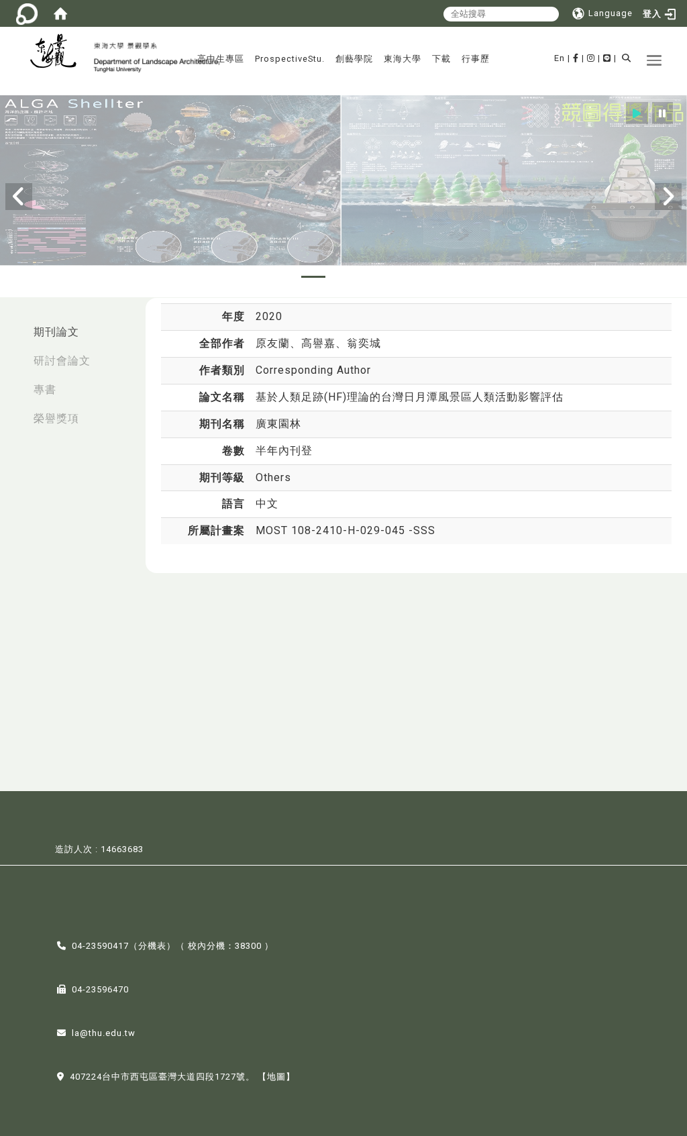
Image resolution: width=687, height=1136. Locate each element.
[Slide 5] (404, 277)
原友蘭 (273, 343)
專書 (45, 389)
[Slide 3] (343, 277)
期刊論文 (56, 331)
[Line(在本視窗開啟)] (607, 58)
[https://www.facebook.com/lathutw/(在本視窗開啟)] (576, 58)
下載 (441, 59)
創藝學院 (354, 59)
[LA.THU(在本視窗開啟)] (58, 52)
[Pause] (662, 113)
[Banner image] (343, 181)
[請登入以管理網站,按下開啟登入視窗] (27, 13)
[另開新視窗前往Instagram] (591, 58)
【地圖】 (276, 1077)
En (559, 58)
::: (14, 325)
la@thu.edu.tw (104, 1033)
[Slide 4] (374, 277)
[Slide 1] (283, 277)
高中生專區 (220, 59)
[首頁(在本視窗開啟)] (60, 13)
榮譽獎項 (56, 418)
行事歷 (476, 59)
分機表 (152, 946)
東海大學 (402, 59)
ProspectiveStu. (290, 59)
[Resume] (637, 113)
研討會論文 (62, 360)
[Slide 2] (313, 277)
